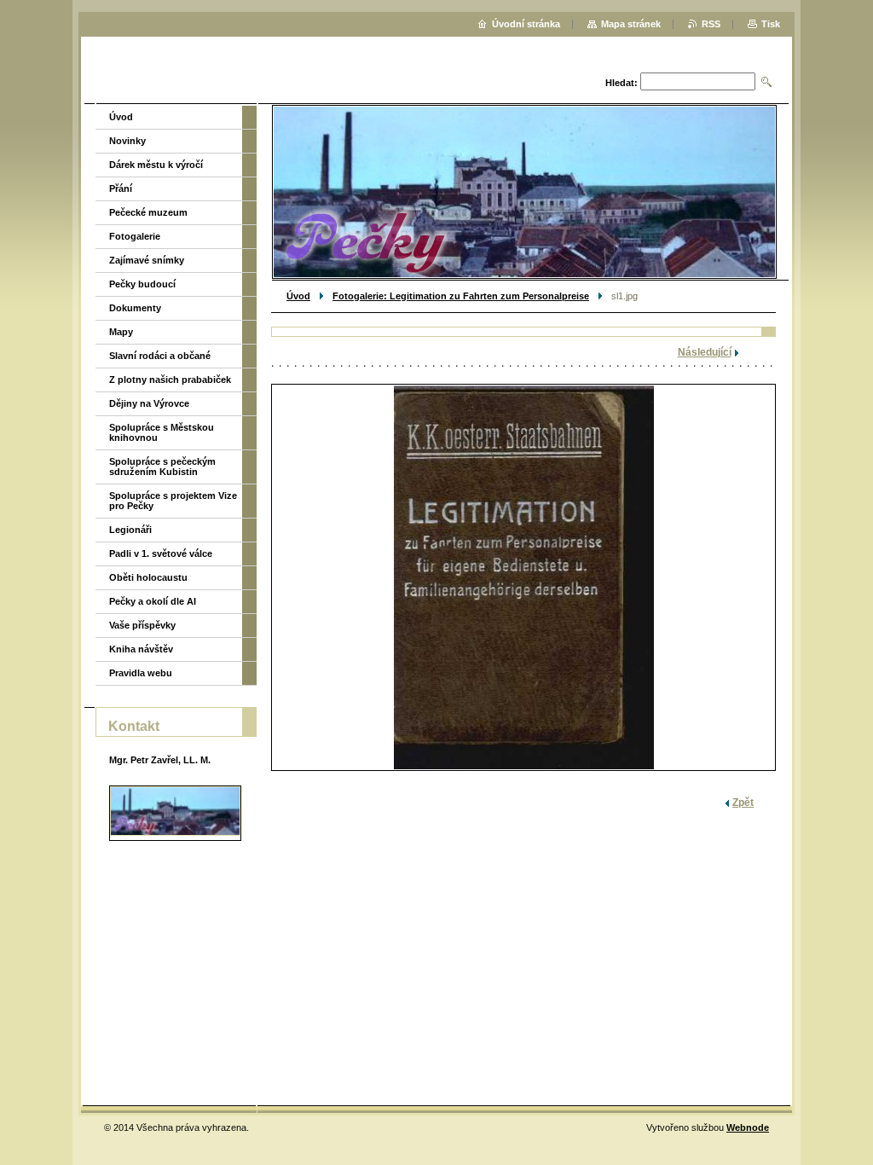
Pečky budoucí (142, 284)
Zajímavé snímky (146, 260)
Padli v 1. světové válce (160, 553)
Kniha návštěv (141, 649)
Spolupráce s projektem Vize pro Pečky (173, 500)
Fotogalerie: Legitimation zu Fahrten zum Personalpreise (460, 296)
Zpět (743, 803)
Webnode (747, 1127)
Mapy (121, 332)
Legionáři (130, 530)
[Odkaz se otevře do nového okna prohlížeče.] (523, 577)
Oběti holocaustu (148, 577)
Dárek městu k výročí (156, 164)
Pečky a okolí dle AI (152, 601)
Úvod (298, 296)
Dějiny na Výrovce (149, 403)
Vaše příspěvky (142, 625)
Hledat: (621, 83)
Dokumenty (135, 308)
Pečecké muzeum (148, 212)
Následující (704, 352)
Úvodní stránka (526, 24)
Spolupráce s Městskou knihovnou (161, 432)
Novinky (127, 141)
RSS (711, 24)
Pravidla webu (140, 673)
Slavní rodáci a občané (160, 356)
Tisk (770, 24)
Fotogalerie (134, 236)
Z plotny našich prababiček (170, 379)
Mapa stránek (631, 24)
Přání (120, 188)
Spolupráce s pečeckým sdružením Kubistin (162, 466)
